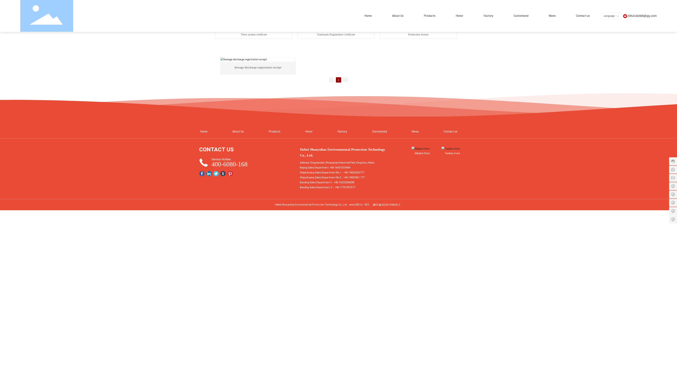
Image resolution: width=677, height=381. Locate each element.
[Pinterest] (230, 173)
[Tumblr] (223, 173)
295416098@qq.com (642, 16)
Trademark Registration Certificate (336, 34)
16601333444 (342, 167)
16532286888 (346, 182)
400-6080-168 (230, 164)
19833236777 (356, 172)
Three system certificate (254, 34)
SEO (366, 204)
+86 (332, 167)
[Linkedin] (209, 173)
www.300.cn (356, 204)
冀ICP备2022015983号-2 (386, 204)
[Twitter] (216, 173)
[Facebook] (202, 173)
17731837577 (347, 187)
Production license (418, 34)
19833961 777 (357, 177)
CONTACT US (216, 149)
